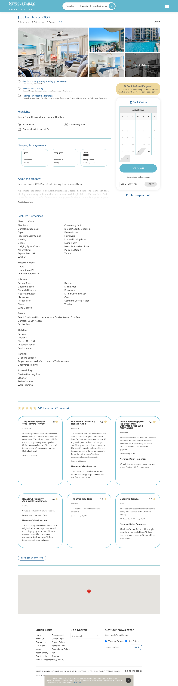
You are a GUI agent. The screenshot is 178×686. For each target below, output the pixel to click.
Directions (40, 645)
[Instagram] (134, 671)
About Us (40, 638)
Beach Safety (42, 652)
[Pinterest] (141, 671)
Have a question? (139, 195)
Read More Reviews (32, 558)
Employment (58, 635)
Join (136, 647)
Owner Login (58, 638)
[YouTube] (137, 671)
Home (38, 635)
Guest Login (41, 656)
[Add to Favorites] (157, 21)
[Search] (98, 636)
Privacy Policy (58, 642)
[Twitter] (130, 671)
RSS (54, 652)
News (38, 649)
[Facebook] (126, 671)
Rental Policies (58, 645)
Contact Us (41, 642)
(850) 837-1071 (59, 659)
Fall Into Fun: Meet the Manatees (38, 96)
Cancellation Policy (61, 649)
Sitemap (56, 656)
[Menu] (167, 6)
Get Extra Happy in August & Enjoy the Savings (45, 81)
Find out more (77, 682)
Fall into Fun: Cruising (33, 89)
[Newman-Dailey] (22, 6)
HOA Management (44, 659)
